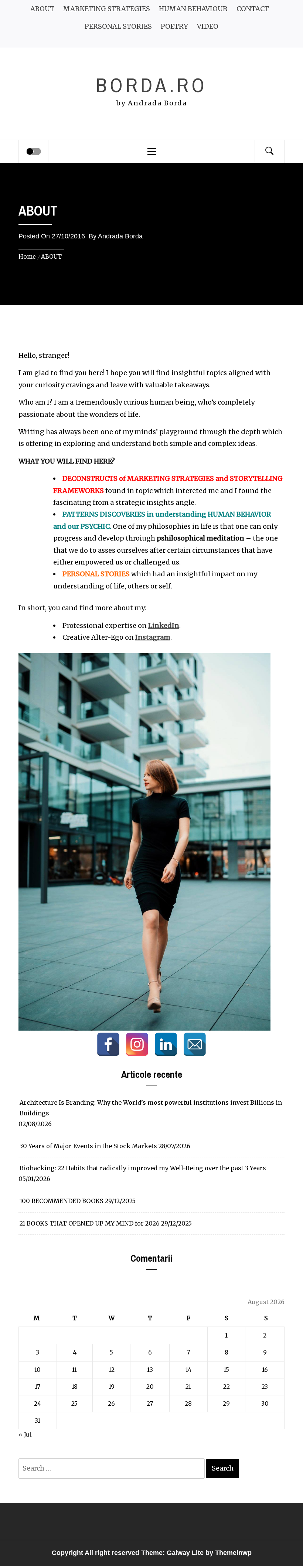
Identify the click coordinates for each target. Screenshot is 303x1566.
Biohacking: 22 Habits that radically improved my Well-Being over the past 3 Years (143, 1168)
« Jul (25, 1434)
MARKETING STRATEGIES (106, 8)
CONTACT (252, 8)
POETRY (174, 26)
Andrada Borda (120, 236)
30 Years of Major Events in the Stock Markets (88, 1146)
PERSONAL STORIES (118, 26)
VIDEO (207, 26)
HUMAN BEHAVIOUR (193, 8)
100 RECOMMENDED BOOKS (61, 1201)
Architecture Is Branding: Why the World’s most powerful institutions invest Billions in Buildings (151, 1108)
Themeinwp (233, 1552)
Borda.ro (151, 84)
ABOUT (42, 8)
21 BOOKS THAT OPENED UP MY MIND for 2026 (90, 1223)
